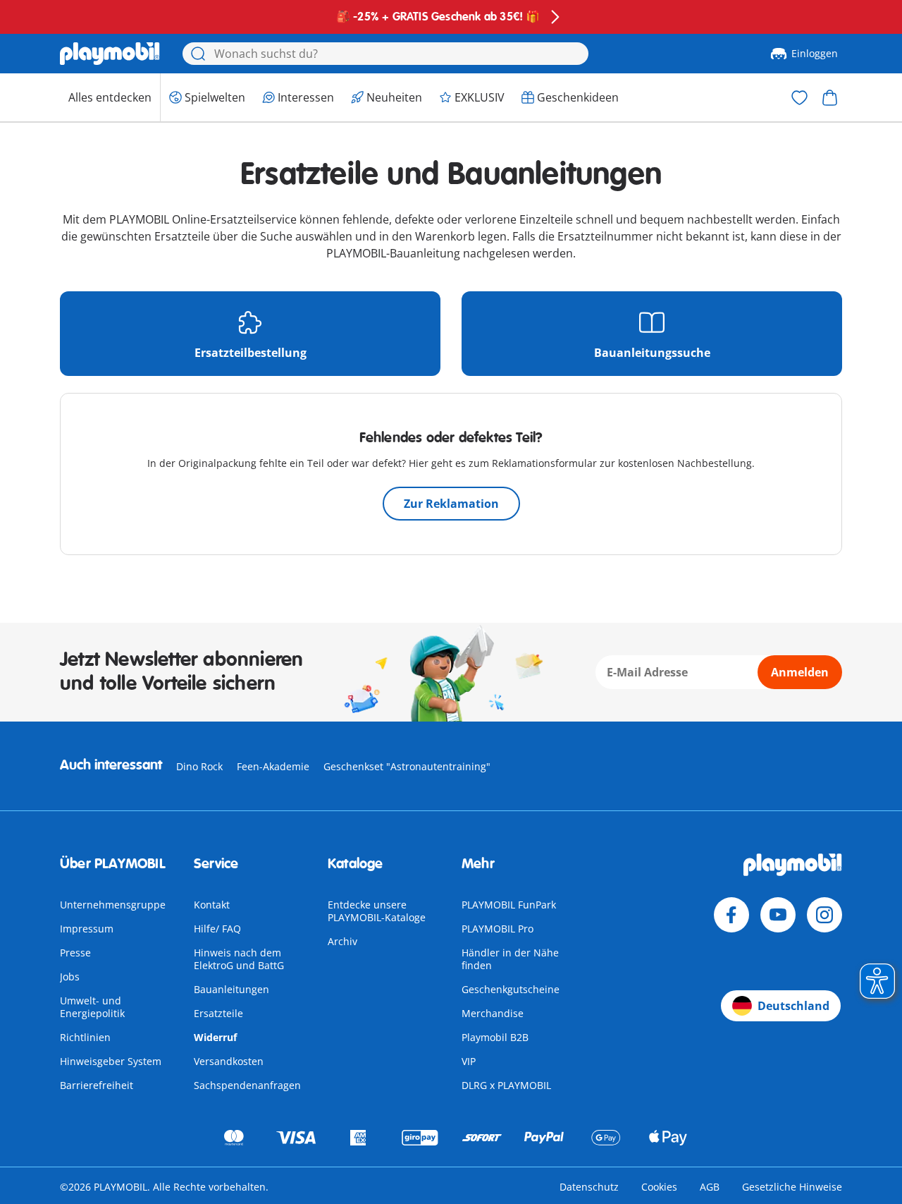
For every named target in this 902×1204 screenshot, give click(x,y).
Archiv (342, 941)
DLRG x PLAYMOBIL (506, 1085)
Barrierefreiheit (96, 1085)
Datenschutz (589, 1186)
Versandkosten (229, 1061)
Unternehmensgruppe (113, 904)
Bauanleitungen (231, 989)
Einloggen (814, 53)
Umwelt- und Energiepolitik (92, 1007)
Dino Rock (199, 766)
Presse (75, 952)
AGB (709, 1186)
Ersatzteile (218, 1013)
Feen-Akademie (273, 766)
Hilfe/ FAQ (217, 928)
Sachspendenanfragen (247, 1085)
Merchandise (493, 1013)
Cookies (659, 1186)
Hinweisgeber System (110, 1061)
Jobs (70, 976)
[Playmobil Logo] (110, 53)
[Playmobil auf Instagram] (824, 914)
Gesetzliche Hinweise (792, 1186)
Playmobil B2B (495, 1037)
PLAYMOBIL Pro (497, 928)
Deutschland (793, 1006)
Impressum (86, 928)
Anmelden (800, 672)
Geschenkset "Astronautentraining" (406, 766)
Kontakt (212, 904)
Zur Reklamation (451, 503)
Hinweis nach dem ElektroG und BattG (239, 959)
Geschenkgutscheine (511, 989)
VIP (469, 1061)
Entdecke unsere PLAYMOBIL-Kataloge (377, 911)
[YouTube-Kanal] (778, 914)
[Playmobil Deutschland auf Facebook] (731, 914)
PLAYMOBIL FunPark (509, 904)
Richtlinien (85, 1037)
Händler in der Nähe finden (510, 959)
